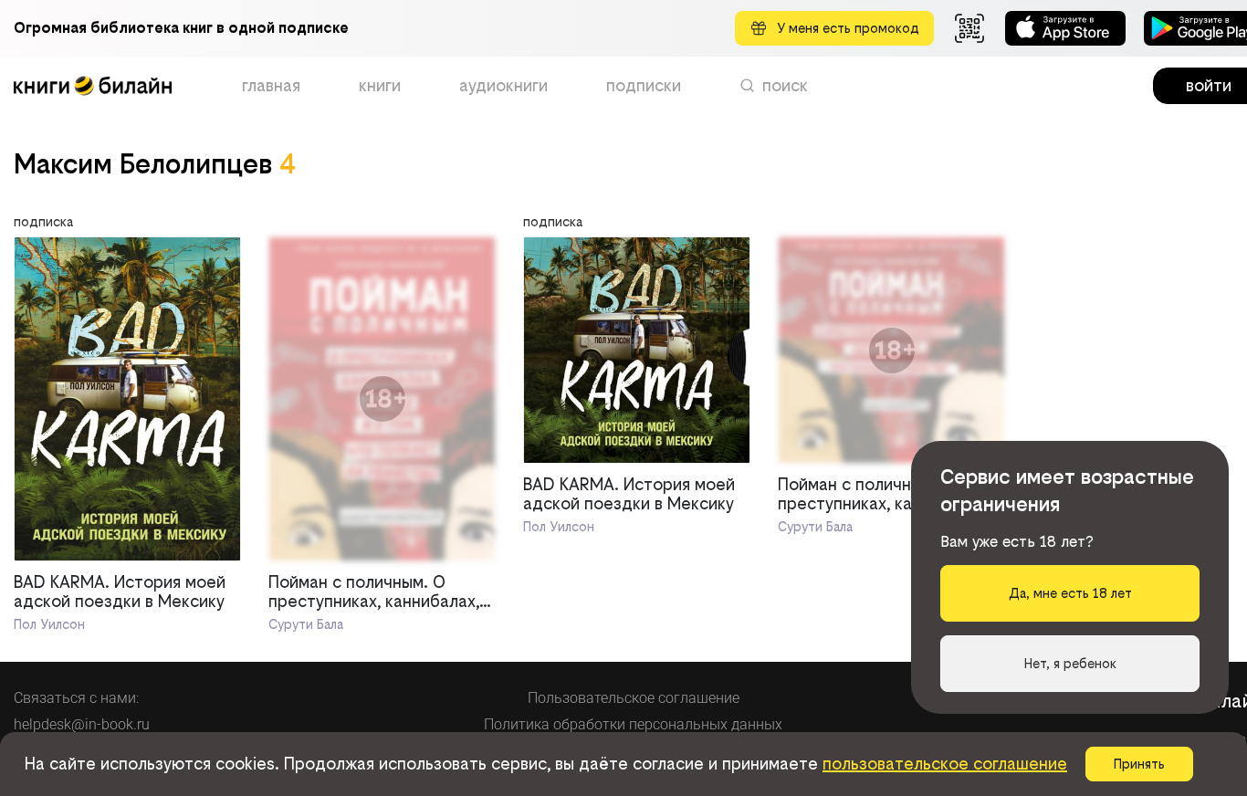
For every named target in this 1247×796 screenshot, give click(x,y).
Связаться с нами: (76, 698)
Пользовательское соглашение (633, 698)
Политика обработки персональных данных (633, 724)
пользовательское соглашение (945, 763)
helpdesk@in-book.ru (82, 724)
